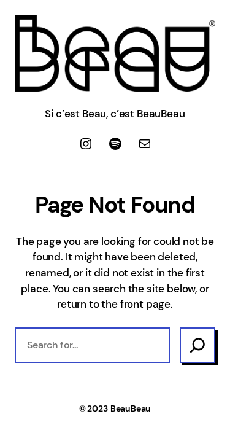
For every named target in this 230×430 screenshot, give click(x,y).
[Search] (197, 345)
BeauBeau (130, 408)
